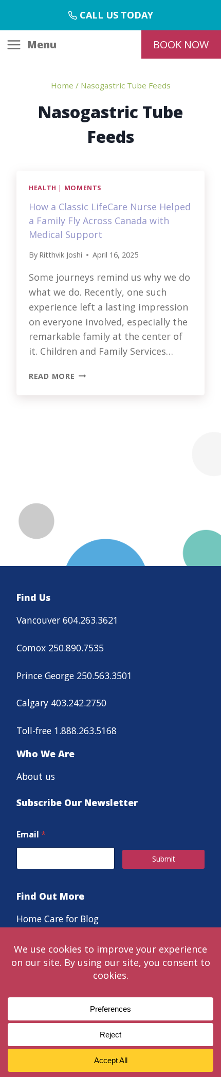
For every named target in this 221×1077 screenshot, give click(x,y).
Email (31, 834)
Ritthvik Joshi (60, 255)
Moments (82, 188)
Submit (163, 859)
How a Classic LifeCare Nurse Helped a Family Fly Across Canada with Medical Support (110, 220)
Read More (57, 376)
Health (43, 188)
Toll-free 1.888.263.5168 (66, 730)
